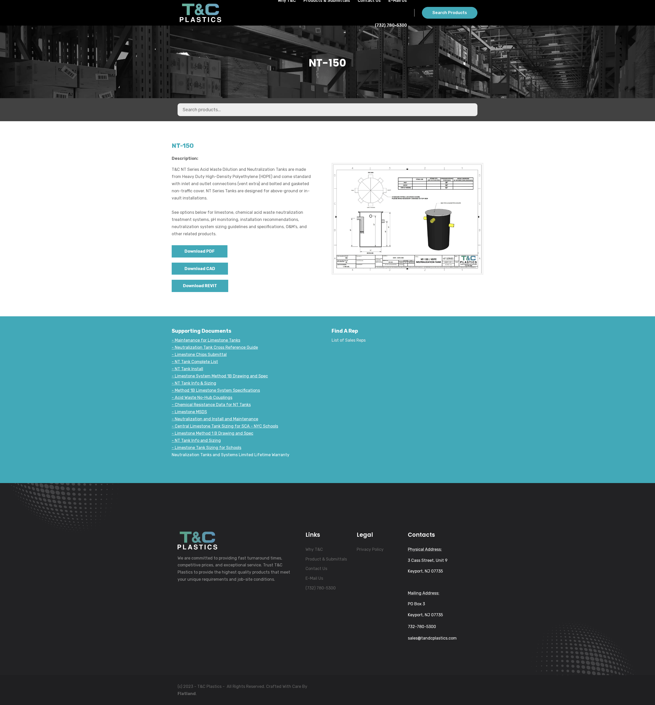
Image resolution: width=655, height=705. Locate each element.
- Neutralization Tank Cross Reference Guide (215, 347)
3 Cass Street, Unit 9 (427, 560)
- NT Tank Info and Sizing (196, 440)
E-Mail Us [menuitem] (314, 578)
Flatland (187, 693)
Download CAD (199, 268)
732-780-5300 (422, 626)
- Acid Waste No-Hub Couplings (202, 397)
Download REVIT (200, 285)
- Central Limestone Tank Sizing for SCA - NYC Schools (225, 426)
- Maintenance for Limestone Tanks (206, 340)
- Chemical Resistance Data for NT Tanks (211, 404)
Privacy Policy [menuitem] (370, 549)
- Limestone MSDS (189, 411)
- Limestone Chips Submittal (199, 354)
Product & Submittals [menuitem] (326, 559)
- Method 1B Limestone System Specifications (216, 390)
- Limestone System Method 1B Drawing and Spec (220, 376)
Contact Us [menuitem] (316, 568)
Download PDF (199, 251)
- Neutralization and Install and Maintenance (215, 419)
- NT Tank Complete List (195, 361)
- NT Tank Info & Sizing (194, 383)
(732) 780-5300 (391, 25)
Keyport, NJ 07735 (425, 571)
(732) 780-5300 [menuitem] (320, 588)
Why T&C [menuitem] (314, 549)
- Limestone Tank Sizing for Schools (206, 447)
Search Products (449, 12)
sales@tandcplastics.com (432, 638)
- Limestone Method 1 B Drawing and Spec (212, 433)
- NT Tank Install (187, 368)
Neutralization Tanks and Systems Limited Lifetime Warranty (230, 454)
